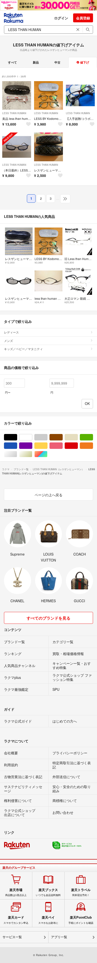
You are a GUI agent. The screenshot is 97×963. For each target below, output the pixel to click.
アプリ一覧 (59, 937)
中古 (57, 62)
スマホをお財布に (48, 920)
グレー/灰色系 (47, 437)
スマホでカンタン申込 (15, 920)
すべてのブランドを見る (48, 618)
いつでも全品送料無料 (48, 892)
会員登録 (83, 17)
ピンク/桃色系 (62, 445)
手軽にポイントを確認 (80, 920)
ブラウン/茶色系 (62, 437)
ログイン (61, 17)
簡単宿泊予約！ (81, 892)
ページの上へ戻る (48, 494)
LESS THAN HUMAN (14, 113)
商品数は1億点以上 (16, 892)
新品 (36, 62)
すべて (12, 62)
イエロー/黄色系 (47, 445)
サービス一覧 (12, 937)
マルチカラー (47, 454)
